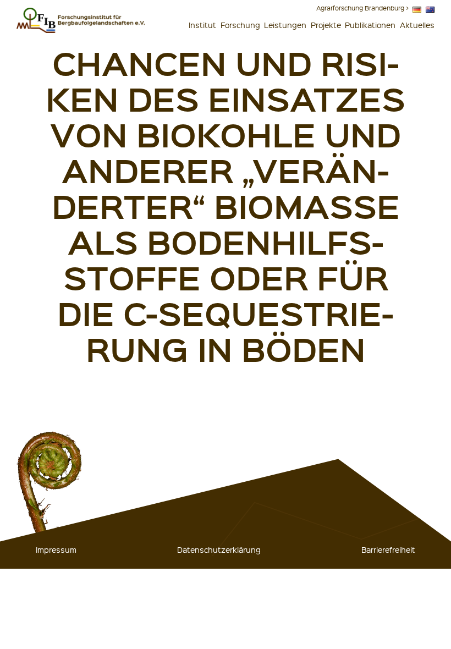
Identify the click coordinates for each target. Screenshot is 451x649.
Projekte (326, 25)
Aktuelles (417, 25)
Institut (202, 25)
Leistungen (285, 25)
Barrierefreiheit (388, 549)
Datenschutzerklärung (219, 549)
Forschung (240, 25)
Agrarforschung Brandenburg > (362, 8)
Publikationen (370, 25)
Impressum (56, 549)
